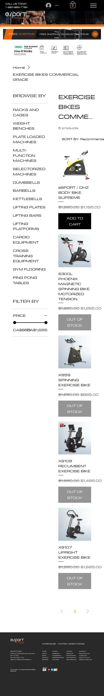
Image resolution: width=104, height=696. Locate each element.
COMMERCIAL (57, 655)
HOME (44, 651)
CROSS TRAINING (58, 658)
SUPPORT (82, 651)
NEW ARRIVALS (71, 660)
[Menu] (93, 5)
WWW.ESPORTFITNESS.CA (22, 660)
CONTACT (45, 658)
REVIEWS (45, 660)
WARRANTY (83, 655)
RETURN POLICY (84, 653)
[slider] (15, 323)
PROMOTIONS (71, 655)
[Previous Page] (62, 611)
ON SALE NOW (71, 658)
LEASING (69, 651)
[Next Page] (88, 611)
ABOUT (44, 653)
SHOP (44, 655)
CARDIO (55, 651)
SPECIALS (69, 653)
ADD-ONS (55, 660)
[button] (73, 4)
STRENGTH (56, 653)
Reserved (13, 671)
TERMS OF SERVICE (85, 660)
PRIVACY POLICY (84, 658)
